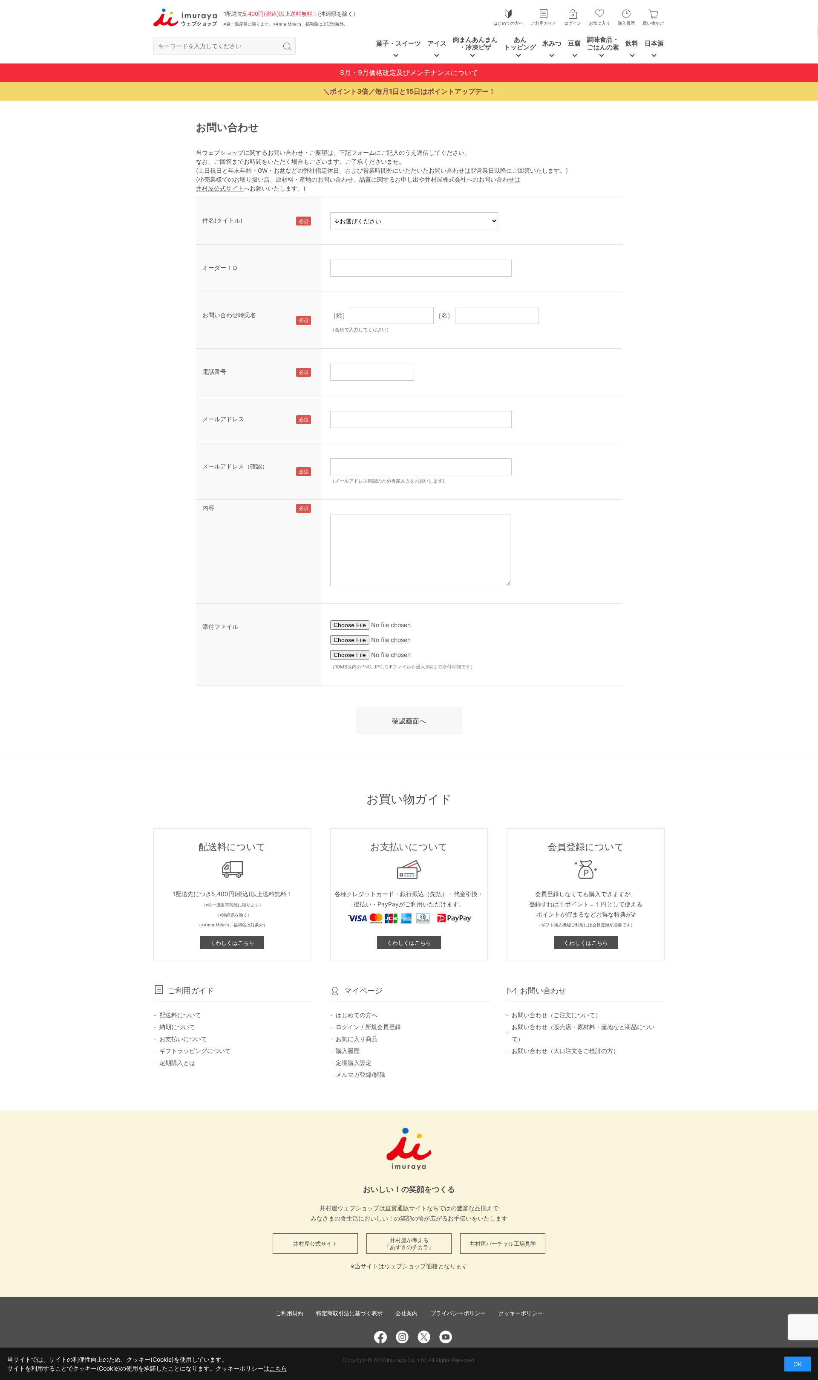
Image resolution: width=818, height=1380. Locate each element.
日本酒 (654, 43)
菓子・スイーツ (398, 43)
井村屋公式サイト (220, 188)
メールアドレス (223, 418)
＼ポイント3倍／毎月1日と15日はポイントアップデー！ (409, 91)
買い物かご (653, 23)
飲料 (631, 43)
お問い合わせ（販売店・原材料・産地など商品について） (583, 1032)
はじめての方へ (508, 23)
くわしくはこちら (232, 942)
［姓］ (339, 315)
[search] (286, 46)
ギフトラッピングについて (195, 1050)
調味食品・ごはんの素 (603, 43)
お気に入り (599, 23)
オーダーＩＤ (220, 267)
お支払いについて (183, 1038)
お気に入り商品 (356, 1038)
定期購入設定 (354, 1062)
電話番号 (214, 371)
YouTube (445, 1337)
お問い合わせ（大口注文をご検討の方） (565, 1050)
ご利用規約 (289, 1313)
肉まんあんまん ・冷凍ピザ (475, 43)
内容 (208, 507)
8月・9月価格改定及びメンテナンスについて (409, 72)
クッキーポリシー (520, 1313)
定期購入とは (177, 1062)
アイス (436, 43)
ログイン (572, 23)
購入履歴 (626, 23)
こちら (278, 1368)
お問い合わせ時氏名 (229, 314)
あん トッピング (520, 43)
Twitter (424, 1337)
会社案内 (406, 1313)
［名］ (444, 315)
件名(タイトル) (222, 220)
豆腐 (574, 43)
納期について (177, 1026)
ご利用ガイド (543, 23)
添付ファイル (220, 626)
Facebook (380, 1337)
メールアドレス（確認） (235, 466)
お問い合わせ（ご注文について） (556, 1014)
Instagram (402, 1337)
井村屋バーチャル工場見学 (502, 1243)
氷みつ (552, 43)
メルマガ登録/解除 (361, 1074)
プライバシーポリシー (458, 1313)
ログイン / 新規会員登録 (368, 1026)
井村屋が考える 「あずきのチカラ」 (409, 1244)
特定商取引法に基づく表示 (349, 1313)
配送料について (180, 1014)
